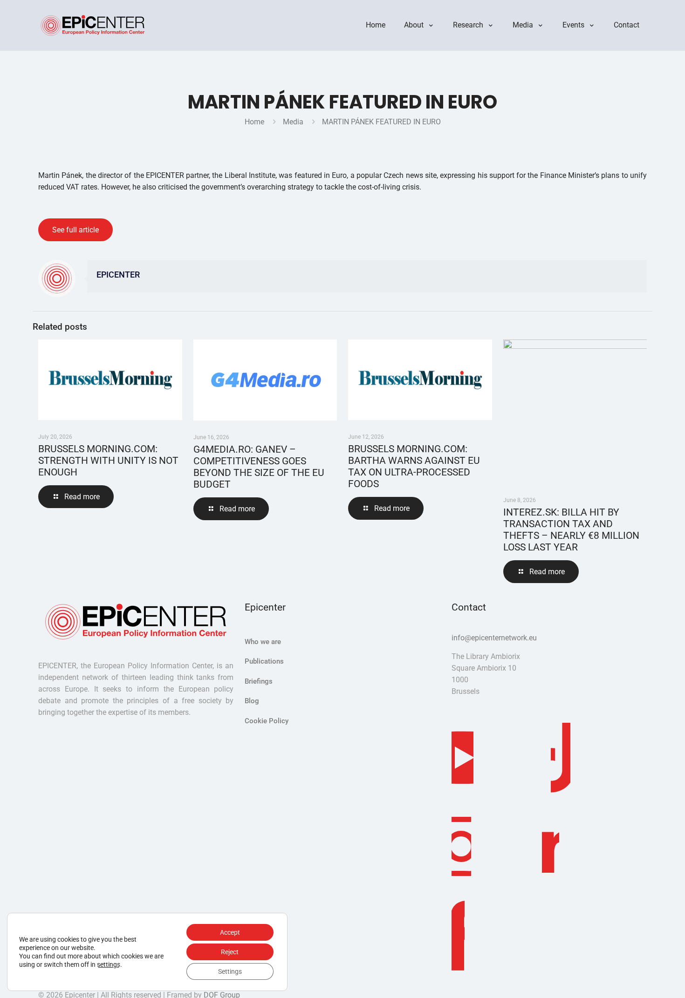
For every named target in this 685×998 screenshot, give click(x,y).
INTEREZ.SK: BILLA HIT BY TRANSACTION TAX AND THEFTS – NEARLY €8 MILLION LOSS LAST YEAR (571, 530)
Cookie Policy (266, 721)
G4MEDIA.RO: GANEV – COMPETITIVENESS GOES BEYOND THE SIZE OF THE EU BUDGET (258, 467)
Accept (230, 932)
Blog (252, 701)
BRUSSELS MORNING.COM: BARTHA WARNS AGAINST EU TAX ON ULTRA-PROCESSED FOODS (414, 466)
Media (293, 121)
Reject (230, 952)
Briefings (259, 681)
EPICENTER (118, 274)
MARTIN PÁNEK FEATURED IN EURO (381, 121)
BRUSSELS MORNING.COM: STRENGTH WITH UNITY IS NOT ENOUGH (108, 460)
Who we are (263, 642)
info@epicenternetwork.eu (494, 637)
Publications (264, 661)
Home (254, 121)
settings (108, 964)
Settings (230, 971)
